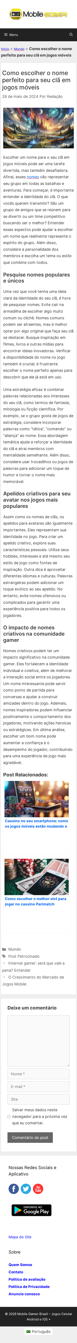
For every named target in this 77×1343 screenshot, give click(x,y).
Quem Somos (20, 1265)
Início (5, 49)
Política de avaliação (27, 1279)
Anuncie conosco (24, 1294)
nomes (33, 177)
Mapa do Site (20, 1237)
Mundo (19, 49)
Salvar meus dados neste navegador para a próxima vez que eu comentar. (39, 1116)
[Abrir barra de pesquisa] (71, 34)
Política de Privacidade (29, 1287)
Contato (16, 1272)
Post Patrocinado (24, 956)
